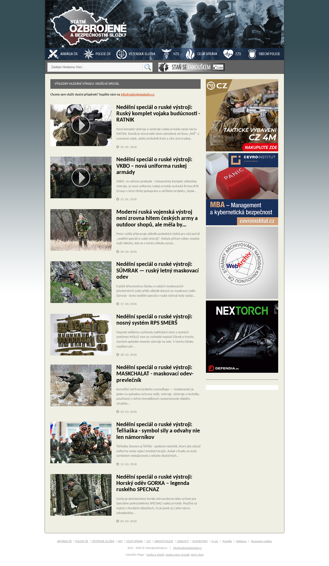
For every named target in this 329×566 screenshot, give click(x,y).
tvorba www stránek (177, 554)
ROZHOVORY (200, 541)
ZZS (238, 54)
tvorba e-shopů (155, 554)
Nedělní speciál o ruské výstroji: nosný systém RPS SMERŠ (154, 320)
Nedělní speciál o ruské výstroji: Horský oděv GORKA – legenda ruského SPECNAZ (154, 483)
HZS (176, 54)
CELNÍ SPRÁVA (207, 54)
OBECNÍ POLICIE (269, 54)
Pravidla (227, 541)
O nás (214, 541)
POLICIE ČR (103, 54)
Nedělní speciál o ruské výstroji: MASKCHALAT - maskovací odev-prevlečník (154, 374)
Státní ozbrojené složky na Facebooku (192, 67)
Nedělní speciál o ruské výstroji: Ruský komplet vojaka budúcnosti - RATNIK (158, 114)
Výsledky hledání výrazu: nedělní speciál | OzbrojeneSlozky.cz (89, 24)
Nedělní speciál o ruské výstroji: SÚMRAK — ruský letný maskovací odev (157, 271)
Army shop (197, 554)
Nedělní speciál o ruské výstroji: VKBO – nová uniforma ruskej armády (154, 166)
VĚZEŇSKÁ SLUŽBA (142, 54)
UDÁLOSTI (183, 541)
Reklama (241, 541)
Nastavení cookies (261, 541)
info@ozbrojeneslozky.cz (137, 94)
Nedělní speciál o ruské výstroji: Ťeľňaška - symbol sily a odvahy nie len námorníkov (158, 431)
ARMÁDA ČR (69, 54)
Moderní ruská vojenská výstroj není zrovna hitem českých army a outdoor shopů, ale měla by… (157, 218)
